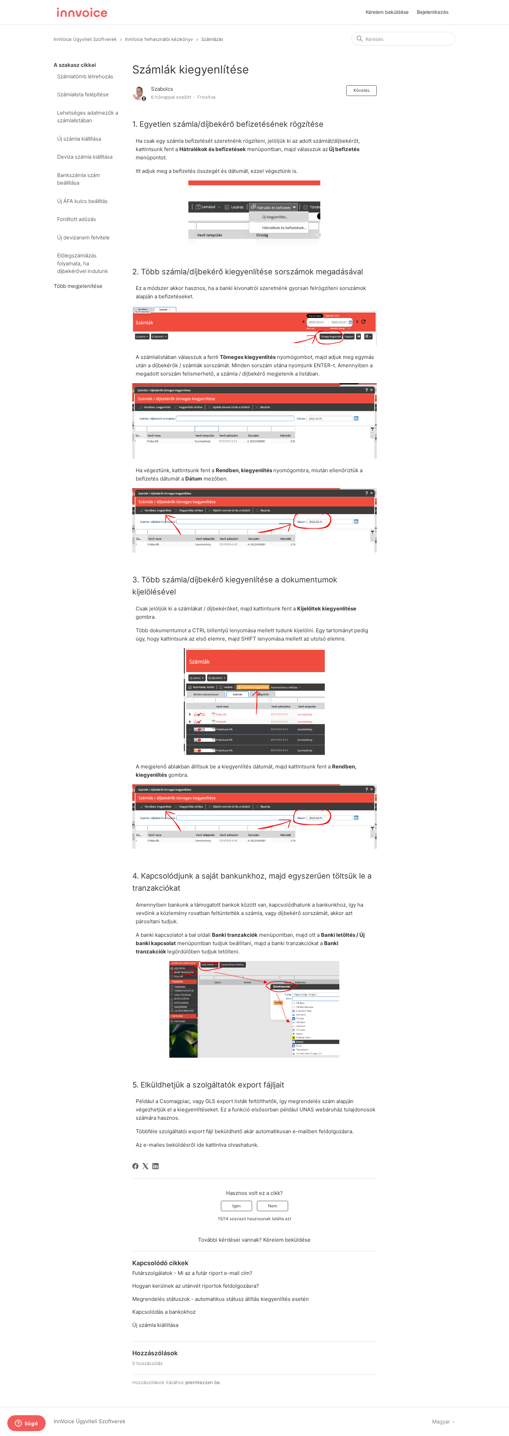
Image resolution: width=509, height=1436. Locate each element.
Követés (361, 90)
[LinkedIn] (155, 1166)
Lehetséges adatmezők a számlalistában (87, 116)
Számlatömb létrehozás (85, 76)
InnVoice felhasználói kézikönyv (159, 39)
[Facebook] (135, 1166)
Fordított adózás (76, 219)
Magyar (441, 1422)
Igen (236, 1205)
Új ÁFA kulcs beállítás (82, 201)
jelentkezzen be (202, 1382)
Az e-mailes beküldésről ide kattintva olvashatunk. (197, 1145)
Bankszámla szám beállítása (78, 179)
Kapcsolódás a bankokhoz (164, 1312)
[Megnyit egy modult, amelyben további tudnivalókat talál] (26, 1424)
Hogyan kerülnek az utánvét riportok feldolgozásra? (195, 1286)
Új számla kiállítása (79, 138)
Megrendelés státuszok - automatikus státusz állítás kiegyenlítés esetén (220, 1299)
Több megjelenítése (78, 286)
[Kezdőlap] (82, 12)
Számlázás (212, 39)
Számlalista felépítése (83, 94)
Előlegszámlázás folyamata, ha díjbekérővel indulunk (82, 263)
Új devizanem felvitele (83, 237)
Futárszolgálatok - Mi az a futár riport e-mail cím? (192, 1273)
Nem (272, 1205)
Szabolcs (162, 89)
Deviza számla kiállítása (85, 156)
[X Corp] (145, 1166)
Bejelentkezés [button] (432, 12)
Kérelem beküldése (387, 12)
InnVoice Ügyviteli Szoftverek (85, 39)
